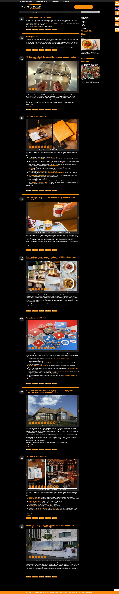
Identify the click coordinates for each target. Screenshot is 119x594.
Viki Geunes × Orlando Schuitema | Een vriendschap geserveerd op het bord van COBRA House (52, 58)
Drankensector (84, 17)
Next (78, 77)
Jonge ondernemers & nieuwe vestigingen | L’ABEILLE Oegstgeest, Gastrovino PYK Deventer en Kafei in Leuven (51, 258)
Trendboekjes (66, 1)
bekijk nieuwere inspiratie (39, 585)
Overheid (83, 27)
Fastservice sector (85, 18)
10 (53, 585)
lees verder (28, 106)
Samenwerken (54, 12)
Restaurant (83, 20)
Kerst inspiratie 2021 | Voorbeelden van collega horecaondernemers (89, 65)
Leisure (83, 25)
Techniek (67, 12)
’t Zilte (58, 23)
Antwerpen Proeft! (36, 26)
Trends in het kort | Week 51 (36, 116)
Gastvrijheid (30, 12)
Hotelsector (84, 22)
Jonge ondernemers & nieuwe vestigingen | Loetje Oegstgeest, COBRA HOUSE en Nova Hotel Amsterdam (49, 392)
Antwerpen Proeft (32, 36)
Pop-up (48, 12)
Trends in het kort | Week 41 (36, 318)
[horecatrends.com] (30, 6)
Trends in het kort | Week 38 (36, 456)
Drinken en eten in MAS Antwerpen (39, 17)
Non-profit (83, 28)
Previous (26, 77)
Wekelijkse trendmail (83, 7)
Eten (20, 12)
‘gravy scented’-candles (46, 243)
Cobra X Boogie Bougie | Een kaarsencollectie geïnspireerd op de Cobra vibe (50, 198)
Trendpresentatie (55, 1)
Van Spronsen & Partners (26, 1)
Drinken (24, 12)
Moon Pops (67, 47)
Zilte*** (43, 96)
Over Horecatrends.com (41, 1)
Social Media (61, 12)
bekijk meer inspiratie (59, 585)
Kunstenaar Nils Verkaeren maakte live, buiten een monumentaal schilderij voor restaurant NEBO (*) (50, 526)
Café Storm (48, 23)
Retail (82, 24)
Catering (83, 21)
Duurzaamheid (42, 12)
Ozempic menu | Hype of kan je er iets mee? (90, 37)
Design (35, 12)
